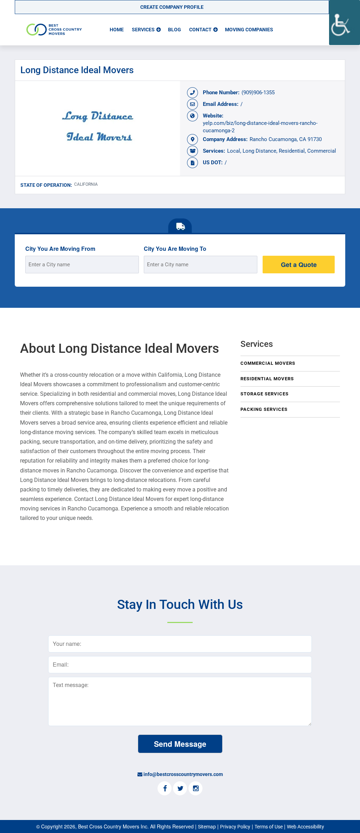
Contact (200, 29)
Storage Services (264, 393)
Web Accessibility (305, 826)
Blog (174, 29)
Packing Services (264, 409)
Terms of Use (269, 826)
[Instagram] (195, 789)
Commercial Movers (267, 363)
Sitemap (207, 826)
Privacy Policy (235, 826)
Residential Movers (267, 378)
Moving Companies (249, 29)
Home (117, 29)
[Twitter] (180, 789)
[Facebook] (164, 789)
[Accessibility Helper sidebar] (344, 22)
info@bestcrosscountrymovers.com (183, 774)
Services (143, 29)
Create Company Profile (172, 7)
